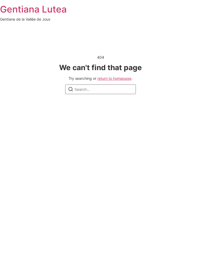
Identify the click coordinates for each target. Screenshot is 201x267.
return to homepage (114, 78)
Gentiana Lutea (33, 9)
